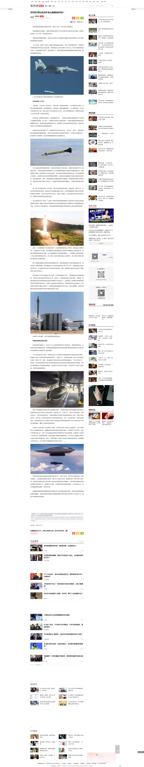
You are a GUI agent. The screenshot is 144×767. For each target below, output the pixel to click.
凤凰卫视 (47, 1)
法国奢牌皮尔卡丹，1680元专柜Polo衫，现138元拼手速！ (47, 531)
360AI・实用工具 (77, 22)
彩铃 (109, 305)
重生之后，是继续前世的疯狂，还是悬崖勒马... (108, 317)
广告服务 (64, 763)
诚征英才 (70, 763)
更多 (97, 1)
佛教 (87, 1)
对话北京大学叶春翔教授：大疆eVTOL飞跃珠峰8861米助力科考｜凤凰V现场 (101, 231)
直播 (43, 1)
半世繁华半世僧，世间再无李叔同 (105, 61)
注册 (102, 1)
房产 (69, 1)
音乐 (107, 305)
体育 (59, 1)
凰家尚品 (92, 410)
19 (83, 598)
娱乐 (55, 1)
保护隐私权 (76, 763)
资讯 (36, 1)
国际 (50, 6)
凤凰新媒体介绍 (41, 763)
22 (83, 550)
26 (83, 589)
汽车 (66, 1)
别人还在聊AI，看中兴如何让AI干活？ (100, 235)
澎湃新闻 (36, 16)
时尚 (62, 1)
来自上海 (42, 18)
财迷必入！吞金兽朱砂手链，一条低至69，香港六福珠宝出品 (108, 422)
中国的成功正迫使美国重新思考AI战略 (57, 615)
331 (83, 649)
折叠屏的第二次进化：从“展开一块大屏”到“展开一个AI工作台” (101, 239)
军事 (76, 1)
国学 (90, 1)
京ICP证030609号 (102, 763)
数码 (94, 1)
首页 (32, 1)
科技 (73, 1)
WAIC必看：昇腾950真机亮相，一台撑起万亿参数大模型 (101, 226)
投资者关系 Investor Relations (53, 763)
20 (83, 639)
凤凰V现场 (92, 206)
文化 (80, 1)
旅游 (83, 1)
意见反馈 (88, 763)
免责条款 (82, 763)
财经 (52, 1)
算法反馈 (82, 541)
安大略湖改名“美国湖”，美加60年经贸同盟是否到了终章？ (63, 634)
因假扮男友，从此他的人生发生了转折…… (94, 316)
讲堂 (104, 305)
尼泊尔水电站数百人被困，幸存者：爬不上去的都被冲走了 (63, 593)
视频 (39, 1)
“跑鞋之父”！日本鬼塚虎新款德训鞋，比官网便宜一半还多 (94, 422)
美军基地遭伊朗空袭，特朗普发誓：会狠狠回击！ (60, 546)
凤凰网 (104, 254)
